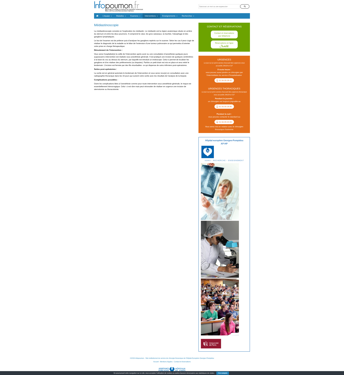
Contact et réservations (182, 362)
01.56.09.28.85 (225, 106)
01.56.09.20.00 (225, 122)
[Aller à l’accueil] (97, 16)
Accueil (156, 362)
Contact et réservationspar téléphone (224, 34)
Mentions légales (166, 362)
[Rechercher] (244, 6)
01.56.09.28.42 (225, 80)
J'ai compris (222, 373)
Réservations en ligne (224, 43)
